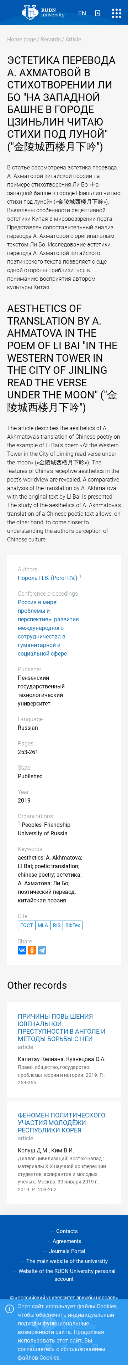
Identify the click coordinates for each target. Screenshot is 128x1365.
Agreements (67, 1241)
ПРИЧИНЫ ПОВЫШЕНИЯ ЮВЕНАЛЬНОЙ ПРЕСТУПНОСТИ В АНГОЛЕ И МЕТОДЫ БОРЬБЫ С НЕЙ (62, 1028)
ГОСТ (26, 925)
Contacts (67, 1231)
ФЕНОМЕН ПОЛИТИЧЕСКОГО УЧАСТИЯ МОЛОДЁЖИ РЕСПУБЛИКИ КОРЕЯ (61, 1123)
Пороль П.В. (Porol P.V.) (48, 578)
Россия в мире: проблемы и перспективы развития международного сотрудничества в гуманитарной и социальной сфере (48, 628)
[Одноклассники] (32, 950)
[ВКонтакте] (22, 950)
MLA (43, 925)
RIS (56, 925)
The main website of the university (67, 1261)
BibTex (72, 925)
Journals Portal (67, 1251)
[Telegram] (42, 950)
